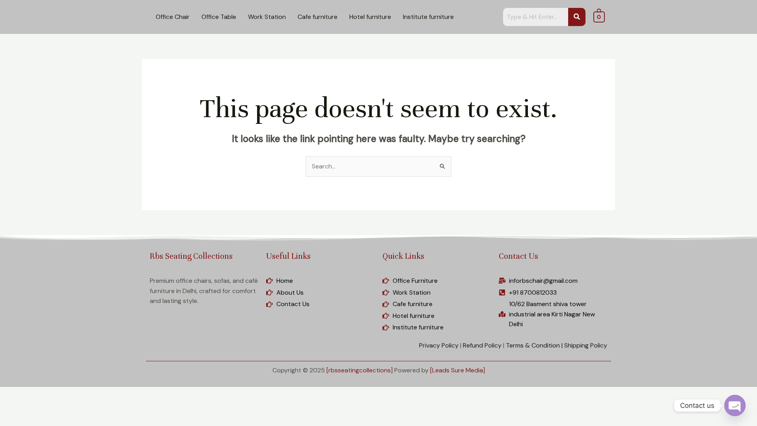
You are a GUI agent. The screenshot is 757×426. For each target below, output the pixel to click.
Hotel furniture (370, 17)
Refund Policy (482, 345)
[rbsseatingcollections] (359, 370)
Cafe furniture (317, 17)
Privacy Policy (439, 345)
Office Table (218, 17)
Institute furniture (428, 17)
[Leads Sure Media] (457, 370)
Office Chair (173, 17)
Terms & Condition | (534, 345)
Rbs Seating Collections (191, 256)
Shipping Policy (585, 345)
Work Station (267, 17)
